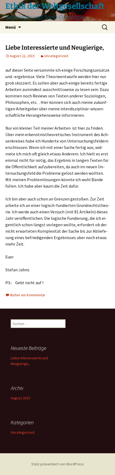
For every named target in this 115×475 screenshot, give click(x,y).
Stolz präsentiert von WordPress (57, 464)
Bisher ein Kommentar (27, 295)
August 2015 (20, 398)
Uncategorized (56, 55)
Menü (10, 27)
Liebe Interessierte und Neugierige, (54, 47)
